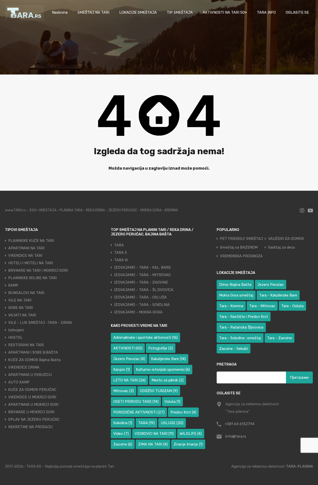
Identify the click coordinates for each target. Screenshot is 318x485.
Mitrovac (123, 391)
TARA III (121, 260)
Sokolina (122, 423)
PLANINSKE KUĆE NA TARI (31, 240)
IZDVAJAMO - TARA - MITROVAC (142, 275)
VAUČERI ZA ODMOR (286, 239)
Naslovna (60, 12)
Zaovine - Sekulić (233, 348)
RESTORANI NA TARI (26, 345)
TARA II (120, 252)
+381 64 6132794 (239, 424)
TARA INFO (266, 12)
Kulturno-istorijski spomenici (163, 369)
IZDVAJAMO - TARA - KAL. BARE (142, 267)
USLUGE (172, 423)
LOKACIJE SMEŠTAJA (138, 12)
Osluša (172, 401)
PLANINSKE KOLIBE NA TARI (32, 278)
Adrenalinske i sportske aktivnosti (145, 337)
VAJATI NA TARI (22, 315)
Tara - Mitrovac (262, 306)
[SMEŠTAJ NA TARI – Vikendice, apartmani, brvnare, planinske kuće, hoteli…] (24, 18)
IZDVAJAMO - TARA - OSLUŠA (140, 297)
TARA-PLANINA (299, 466)
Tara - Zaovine (279, 338)
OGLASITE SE (297, 12)
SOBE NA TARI (20, 307)
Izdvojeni (16, 330)
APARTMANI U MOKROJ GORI (33, 404)
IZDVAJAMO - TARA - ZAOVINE (141, 282)
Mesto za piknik (168, 380)
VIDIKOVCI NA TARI (154, 433)
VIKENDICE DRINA (23, 367)
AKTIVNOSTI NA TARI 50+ (225, 12)
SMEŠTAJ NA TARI (93, 12)
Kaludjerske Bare (168, 359)
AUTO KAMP (19, 382)
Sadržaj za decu (281, 247)
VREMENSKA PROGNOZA (241, 256)
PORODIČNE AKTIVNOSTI (138, 412)
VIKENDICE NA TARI (25, 255)
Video (121, 433)
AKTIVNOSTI (127, 348)
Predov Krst (183, 412)
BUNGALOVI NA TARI (26, 293)
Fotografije (160, 348)
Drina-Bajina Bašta (235, 284)
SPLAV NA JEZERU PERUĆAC (34, 419)
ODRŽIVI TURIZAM (159, 391)
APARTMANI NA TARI (26, 248)
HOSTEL (15, 337)
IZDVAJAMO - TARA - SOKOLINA (142, 304)
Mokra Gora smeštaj (236, 295)
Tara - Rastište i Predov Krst (243, 316)
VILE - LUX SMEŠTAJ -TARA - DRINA (40, 322)
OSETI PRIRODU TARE (136, 401)
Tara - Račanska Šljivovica (241, 327)
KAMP (13, 285)
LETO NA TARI (129, 380)
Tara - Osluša (292, 306)
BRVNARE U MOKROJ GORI (31, 412)
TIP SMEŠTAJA (180, 12)
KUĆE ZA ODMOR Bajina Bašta (34, 360)
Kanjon (121, 369)
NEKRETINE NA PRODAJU (30, 427)
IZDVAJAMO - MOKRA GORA (138, 312)
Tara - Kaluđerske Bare (278, 295)
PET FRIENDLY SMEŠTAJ (241, 239)
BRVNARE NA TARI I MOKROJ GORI (38, 270)
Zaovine (122, 444)
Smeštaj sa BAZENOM (239, 247)
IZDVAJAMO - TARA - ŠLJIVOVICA (143, 290)
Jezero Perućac (129, 359)
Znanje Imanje (188, 444)
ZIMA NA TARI (153, 444)
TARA (119, 245)
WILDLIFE (191, 433)
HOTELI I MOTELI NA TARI (30, 263)
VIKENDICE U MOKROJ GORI (32, 397)
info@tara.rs (235, 436)
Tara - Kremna (231, 306)
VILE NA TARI (19, 300)
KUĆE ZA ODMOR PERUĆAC (32, 389)
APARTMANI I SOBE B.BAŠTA (33, 352)
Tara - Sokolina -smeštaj (240, 338)
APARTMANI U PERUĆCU (30, 375)
